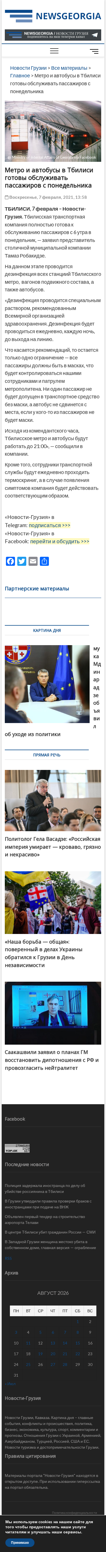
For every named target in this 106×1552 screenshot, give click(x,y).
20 (53, 1353)
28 (65, 1364)
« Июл (10, 1383)
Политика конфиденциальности (74, 1512)
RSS (8, 1258)
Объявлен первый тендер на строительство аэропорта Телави (45, 1219)
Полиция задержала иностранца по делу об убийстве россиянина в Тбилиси (45, 1188)
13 (53, 1343)
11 (28, 1343)
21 (65, 1353)
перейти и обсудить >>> (59, 541)
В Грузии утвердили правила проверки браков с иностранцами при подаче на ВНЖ (48, 1204)
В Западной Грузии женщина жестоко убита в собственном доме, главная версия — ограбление (50, 1244)
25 (28, 1364)
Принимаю (20, 1542)
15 (77, 1343)
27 (53, 1364)
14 (65, 1343)
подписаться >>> (49, 525)
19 (40, 1353)
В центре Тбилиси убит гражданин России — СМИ (50, 1232)
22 (77, 1353)
